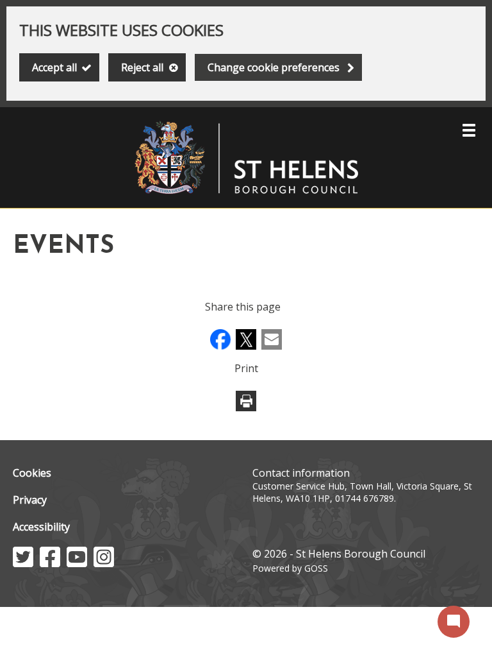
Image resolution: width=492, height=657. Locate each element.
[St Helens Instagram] (104, 563)
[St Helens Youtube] (77, 563)
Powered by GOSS (290, 568)
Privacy (30, 500)
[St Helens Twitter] (23, 563)
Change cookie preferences (274, 67)
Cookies (32, 473)
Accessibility (41, 527)
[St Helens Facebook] (50, 563)
